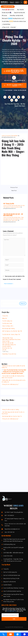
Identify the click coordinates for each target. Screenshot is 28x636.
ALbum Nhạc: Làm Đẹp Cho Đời (16, 15)
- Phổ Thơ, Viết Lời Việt (7, 343)
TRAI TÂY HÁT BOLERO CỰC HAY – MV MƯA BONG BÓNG (13, 214)
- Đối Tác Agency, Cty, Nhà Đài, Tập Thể (12, 331)
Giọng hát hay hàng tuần (19, 12)
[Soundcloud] (11, 100)
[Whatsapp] (14, 97)
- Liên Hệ (4, 350)
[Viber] (23, 97)
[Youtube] (9, 97)
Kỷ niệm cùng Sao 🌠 (6, 12)
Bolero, (13, 334)
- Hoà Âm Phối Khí (6, 346)
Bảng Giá (4, 318)
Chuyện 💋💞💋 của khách (8, 9)
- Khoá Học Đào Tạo (7, 348)
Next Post (14, 190)
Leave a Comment (6, 135)
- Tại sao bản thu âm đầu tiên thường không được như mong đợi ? (13, 377)
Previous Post (14, 187)
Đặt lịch (17, 2)
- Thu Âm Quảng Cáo (7, 321)
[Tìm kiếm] (21, 2)
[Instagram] (16, 100)
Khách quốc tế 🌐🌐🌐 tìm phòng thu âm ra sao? (13, 18)
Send (14, 618)
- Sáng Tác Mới (5, 341)
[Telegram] (18, 97)
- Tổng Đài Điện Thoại (7, 338)
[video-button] (14, 78)
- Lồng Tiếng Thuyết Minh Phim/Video (11, 339)
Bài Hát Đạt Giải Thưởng (8, 328)
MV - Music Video (13, 220)
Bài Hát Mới (14, 135)
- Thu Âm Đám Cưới (7, 323)
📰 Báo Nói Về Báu (6, 24)
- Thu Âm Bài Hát (6, 334)
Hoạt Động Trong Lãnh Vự (9, 354)
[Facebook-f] (4, 97)
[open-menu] (12, 32)
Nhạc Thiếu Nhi (20, 9)
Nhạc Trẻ (17, 334)
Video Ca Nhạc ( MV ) (7, 326)
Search (23, 303)
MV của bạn (4, 15)
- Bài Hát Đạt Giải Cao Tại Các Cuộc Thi (12, 416)
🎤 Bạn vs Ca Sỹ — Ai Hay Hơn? (9, 27)
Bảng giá (12, 2)
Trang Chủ (5, 316)
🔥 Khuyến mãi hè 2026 (7, 6)
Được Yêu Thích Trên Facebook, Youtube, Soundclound (14, 206)
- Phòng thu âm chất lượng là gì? (10, 419)
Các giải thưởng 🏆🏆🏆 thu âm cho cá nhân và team (14, 21)
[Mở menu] (25, 2)
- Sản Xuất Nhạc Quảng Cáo (9, 345)
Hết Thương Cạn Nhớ (8, 203)
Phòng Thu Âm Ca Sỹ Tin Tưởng (10, 409)
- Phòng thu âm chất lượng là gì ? (10, 384)
